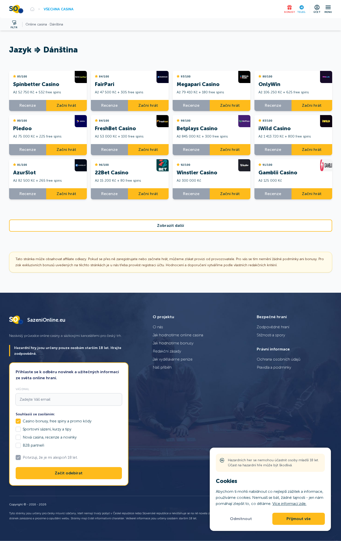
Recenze (27, 105)
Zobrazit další (170, 225)
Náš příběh (162, 367)
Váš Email (22, 389)
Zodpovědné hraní (273, 327)
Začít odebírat (69, 473)
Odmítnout (241, 519)
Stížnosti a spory (271, 335)
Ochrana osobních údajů (278, 359)
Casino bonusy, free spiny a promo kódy (57, 421)
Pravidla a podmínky (274, 367)
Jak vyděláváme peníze (173, 359)
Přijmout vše (298, 519)
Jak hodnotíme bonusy (173, 343)
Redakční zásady (167, 351)
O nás (158, 327)
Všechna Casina (58, 9)
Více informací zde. (289, 503)
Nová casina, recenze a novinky (49, 437)
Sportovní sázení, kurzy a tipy (47, 429)
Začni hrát (66, 105)
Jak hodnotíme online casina (178, 335)
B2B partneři (33, 445)
